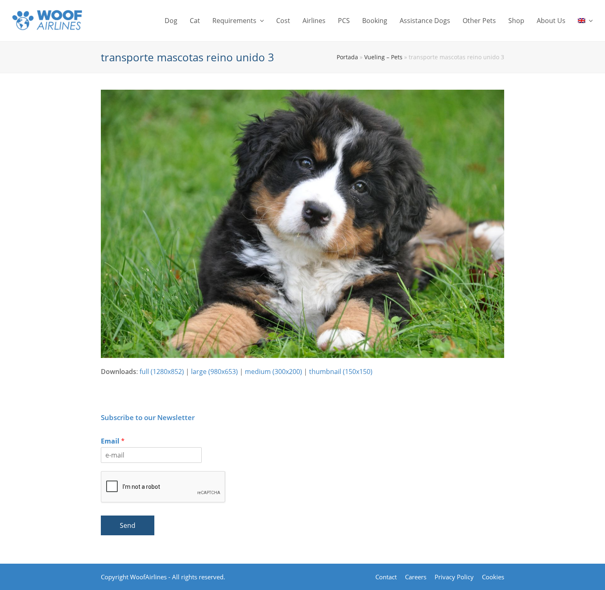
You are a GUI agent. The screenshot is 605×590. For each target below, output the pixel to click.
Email (113, 441)
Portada (347, 57)
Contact (386, 577)
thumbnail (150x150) (340, 371)
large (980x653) (214, 371)
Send (127, 525)
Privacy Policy (454, 577)
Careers (415, 577)
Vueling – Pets (383, 57)
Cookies (493, 577)
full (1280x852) (162, 371)
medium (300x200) (273, 371)
